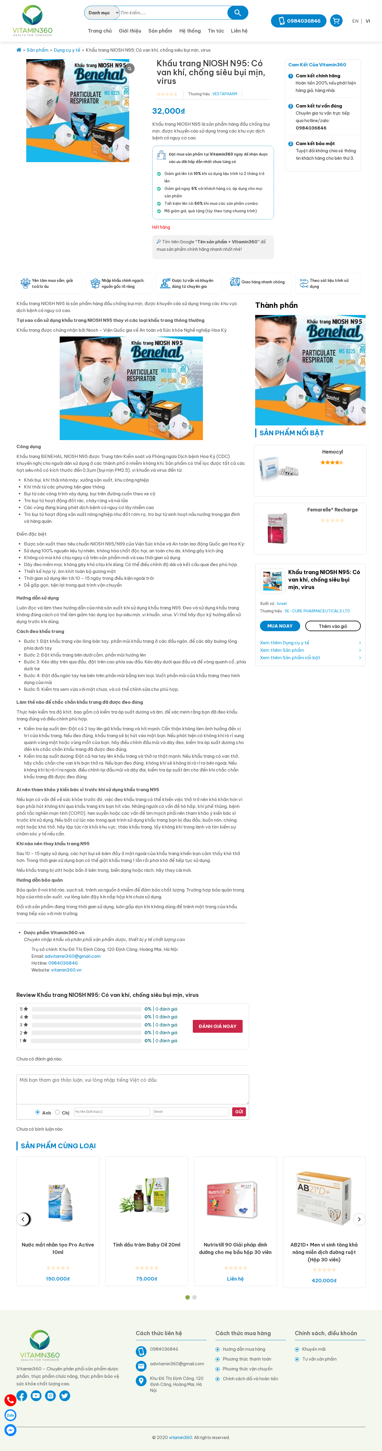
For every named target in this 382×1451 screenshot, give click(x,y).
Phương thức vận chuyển (247, 1369)
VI (368, 21)
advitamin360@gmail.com (73, 956)
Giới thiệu (130, 31)
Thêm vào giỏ (333, 626)
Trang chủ (100, 31)
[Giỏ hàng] (336, 20)
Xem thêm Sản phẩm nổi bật (290, 657)
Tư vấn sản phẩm (319, 1359)
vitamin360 (180, 1437)
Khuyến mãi (314, 1349)
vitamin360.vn (66, 970)
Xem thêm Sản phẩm (282, 650)
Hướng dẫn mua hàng (244, 1349)
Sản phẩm (160, 31)
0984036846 (304, 21)
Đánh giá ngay (218, 1026)
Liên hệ (239, 31)
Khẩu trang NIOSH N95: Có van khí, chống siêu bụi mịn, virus (324, 580)
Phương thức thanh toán (247, 1359)
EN (355, 21)
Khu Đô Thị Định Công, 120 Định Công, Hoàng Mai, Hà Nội (177, 1384)
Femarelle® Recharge (332, 510)
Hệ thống (190, 31)
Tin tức (216, 31)
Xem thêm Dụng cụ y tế (284, 642)
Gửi (239, 1112)
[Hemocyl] (278, 469)
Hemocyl (332, 452)
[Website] (40, 1345)
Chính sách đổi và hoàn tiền (250, 1378)
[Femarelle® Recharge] (278, 527)
